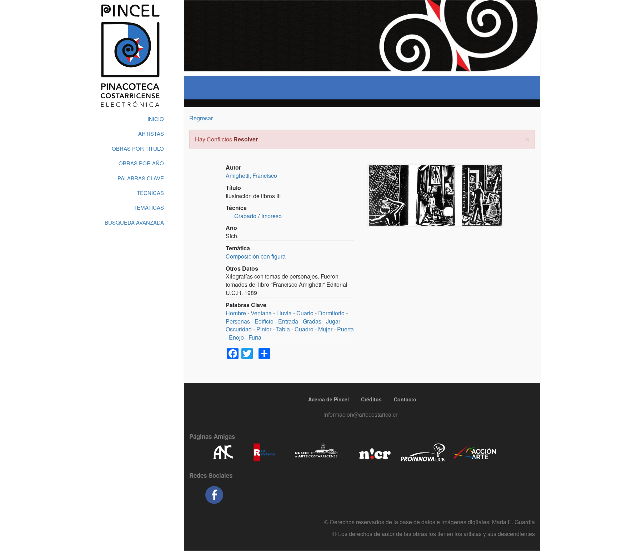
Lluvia (284, 313)
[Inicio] (130, 55)
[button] (527, 138)
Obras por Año (141, 163)
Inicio (155, 118)
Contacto (405, 399)
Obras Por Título (138, 148)
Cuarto (304, 313)
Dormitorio (331, 313)
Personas (238, 321)
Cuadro (304, 329)
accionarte (474, 452)
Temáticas (149, 207)
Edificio (264, 321)
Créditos (371, 399)
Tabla (283, 329)
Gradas (312, 321)
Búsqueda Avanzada (134, 222)
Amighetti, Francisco (251, 175)
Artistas (151, 133)
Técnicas (150, 192)
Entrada (288, 321)
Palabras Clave (140, 178)
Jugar (333, 321)
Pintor (263, 329)
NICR (374, 452)
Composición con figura (256, 256)
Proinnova (422, 452)
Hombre (236, 313)
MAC (316, 452)
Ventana (261, 313)
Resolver (246, 139)
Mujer (325, 329)
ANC (223, 452)
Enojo (236, 337)
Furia (255, 337)
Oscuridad (239, 329)
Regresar (201, 118)
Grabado (245, 216)
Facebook (214, 494)
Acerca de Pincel (328, 399)
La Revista (264, 452)
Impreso (271, 216)
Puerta (345, 329)
